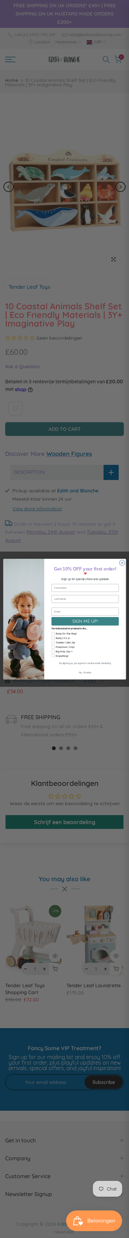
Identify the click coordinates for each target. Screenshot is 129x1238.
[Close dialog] (122, 562)
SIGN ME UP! (85, 621)
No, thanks (84, 672)
